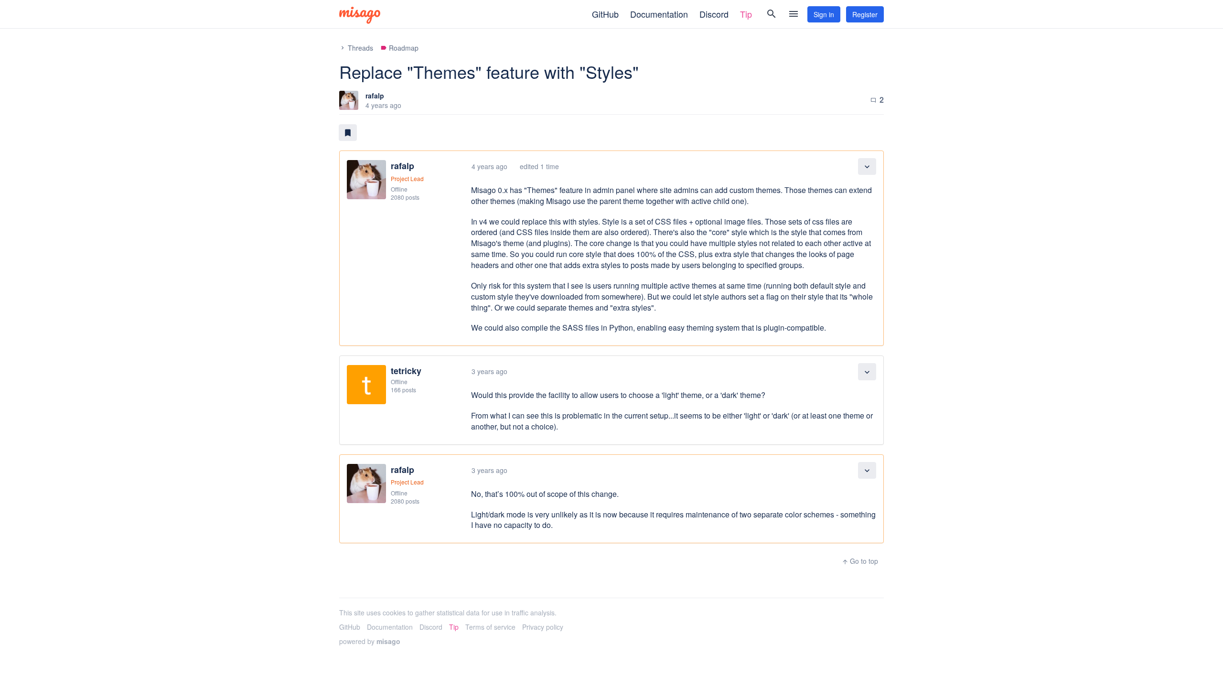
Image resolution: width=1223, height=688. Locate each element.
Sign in (824, 14)
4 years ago (489, 166)
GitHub (605, 14)
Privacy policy (542, 627)
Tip (746, 14)
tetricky (406, 371)
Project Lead (407, 178)
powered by (369, 641)
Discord (714, 14)
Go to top (860, 561)
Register (865, 14)
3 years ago (489, 371)
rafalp (374, 95)
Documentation (659, 14)
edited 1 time (539, 166)
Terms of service (490, 627)
